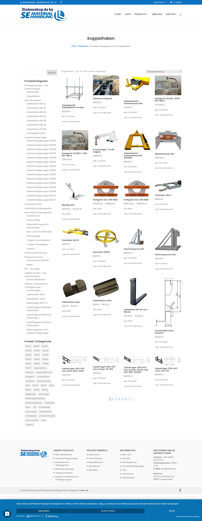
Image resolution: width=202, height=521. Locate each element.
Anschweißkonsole (44, 372)
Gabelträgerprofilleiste (35, 398)
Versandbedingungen (133, 466)
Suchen (52, 72)
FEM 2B (43, 385)
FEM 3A (28, 390)
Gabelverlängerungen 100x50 (41, 153)
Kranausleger (33, 236)
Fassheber (30, 381)
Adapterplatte (40, 368)
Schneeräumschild (47, 416)
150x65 (45, 363)
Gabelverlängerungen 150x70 (41, 195)
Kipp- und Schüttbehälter (39, 231)
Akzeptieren (108, 511)
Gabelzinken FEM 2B (36, 112)
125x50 (28, 359)
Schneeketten (45, 411)
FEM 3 (51, 385)
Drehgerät (30, 376)
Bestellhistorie (96, 462)
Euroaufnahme (43, 376)
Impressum (127, 473)
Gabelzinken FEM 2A (36, 108)
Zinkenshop (83, 46)
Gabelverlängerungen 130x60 (41, 174)
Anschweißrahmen (36, 279)
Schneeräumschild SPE (38, 260)
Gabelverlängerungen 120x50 (41, 161)
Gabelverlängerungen (35, 137)
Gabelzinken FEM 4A (36, 124)
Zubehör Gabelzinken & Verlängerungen (67, 478)
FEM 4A (45, 390)
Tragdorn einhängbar (37, 244)
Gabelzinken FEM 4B (36, 129)
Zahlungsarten (129, 462)
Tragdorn (29, 424)
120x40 (46, 350)
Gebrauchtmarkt (32, 204)
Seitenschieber (32, 420)
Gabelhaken (31, 394)
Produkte (140, 14)
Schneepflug (31, 416)
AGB (124, 470)
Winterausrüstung (33, 257)
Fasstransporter (44, 381)
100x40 (45, 346)
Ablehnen (43, 511)
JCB (34, 407)
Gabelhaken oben (36, 294)
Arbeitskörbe (33, 215)
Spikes (30, 264)
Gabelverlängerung (34, 403)
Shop (128, 14)
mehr (172, 511)
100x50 (37, 350)
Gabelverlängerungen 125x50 (41, 170)
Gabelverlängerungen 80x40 (41, 199)
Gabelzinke (49, 403)
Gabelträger (33, 92)
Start (118, 14)
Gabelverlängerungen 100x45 (41, 149)
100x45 (28, 350)
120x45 (28, 355)
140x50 (45, 359)
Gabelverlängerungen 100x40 (41, 145)
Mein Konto (159, 3)
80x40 (28, 346)
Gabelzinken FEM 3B (36, 120)
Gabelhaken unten (36, 298)
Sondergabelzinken (36, 133)
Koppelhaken (33, 96)
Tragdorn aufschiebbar (38, 240)
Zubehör (31, 248)
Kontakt (171, 14)
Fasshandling (33, 220)
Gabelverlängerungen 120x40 (41, 157)
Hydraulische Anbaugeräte (38, 208)
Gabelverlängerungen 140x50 (41, 178)
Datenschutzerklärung (191, 516)
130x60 (37, 359)
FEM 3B (36, 390)
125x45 (45, 355)
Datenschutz (128, 477)
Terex (43, 420)
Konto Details (95, 458)
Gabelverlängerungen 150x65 (41, 191)
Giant (28, 407)
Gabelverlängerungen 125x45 (41, 166)
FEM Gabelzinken (32, 100)
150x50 (28, 363)
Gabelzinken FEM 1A (36, 103)
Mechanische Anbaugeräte (38, 212)
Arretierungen (33, 290)
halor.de (84, 490)
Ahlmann (29, 372)
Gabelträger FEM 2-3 (37, 303)
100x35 (36, 346)
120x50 (37, 355)
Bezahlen (93, 470)
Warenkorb (94, 466)
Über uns (157, 14)
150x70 (28, 368)
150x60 (37, 363)
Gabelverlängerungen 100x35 (41, 140)
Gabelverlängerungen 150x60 (41, 187)
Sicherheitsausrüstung (35, 252)
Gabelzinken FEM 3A (36, 116)
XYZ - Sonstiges (32, 268)
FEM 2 (28, 385)
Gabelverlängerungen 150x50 (41, 183)
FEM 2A (35, 385)
